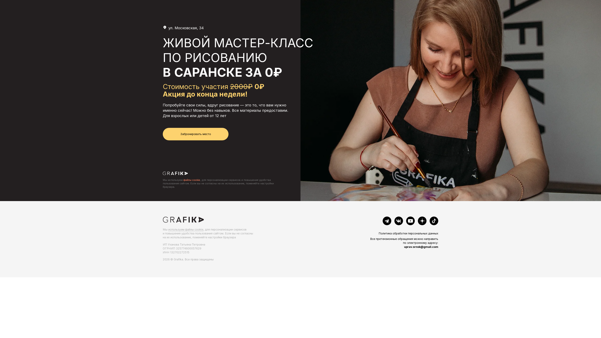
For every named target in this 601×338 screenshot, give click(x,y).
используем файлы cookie (185, 229)
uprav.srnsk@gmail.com (421, 246)
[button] (196, 134)
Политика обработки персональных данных (408, 233)
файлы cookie (191, 180)
